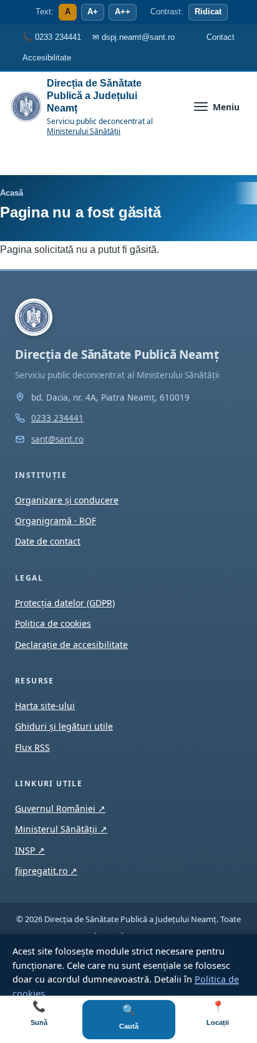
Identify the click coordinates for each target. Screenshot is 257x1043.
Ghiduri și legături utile (64, 726)
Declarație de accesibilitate (71, 644)
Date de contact (47, 541)
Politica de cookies (53, 623)
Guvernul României (60, 808)
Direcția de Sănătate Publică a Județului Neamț (94, 95)
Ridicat (208, 11)
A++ (122, 11)
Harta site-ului (45, 706)
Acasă (11, 193)
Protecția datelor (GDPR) (65, 603)
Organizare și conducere (67, 500)
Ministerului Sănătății (83, 131)
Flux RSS (32, 747)
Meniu (226, 107)
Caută (128, 1017)
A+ (92, 11)
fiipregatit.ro (46, 871)
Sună (39, 1013)
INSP (30, 850)
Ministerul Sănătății (61, 829)
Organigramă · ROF (55, 520)
